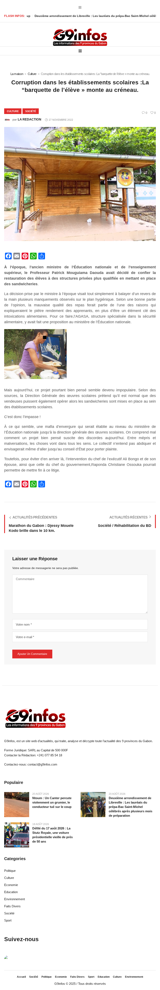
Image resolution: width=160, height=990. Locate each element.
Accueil (21, 976)
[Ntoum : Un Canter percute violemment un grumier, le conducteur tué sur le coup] (16, 804)
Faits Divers (12, 906)
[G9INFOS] (80, 37)
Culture (32, 74)
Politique (10, 870)
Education (11, 892)
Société (30, 111)
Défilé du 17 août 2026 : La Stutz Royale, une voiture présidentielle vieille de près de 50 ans (52, 834)
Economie (11, 885)
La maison (16, 74)
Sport (7, 920)
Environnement (14, 899)
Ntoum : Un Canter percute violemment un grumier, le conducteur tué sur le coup (51, 802)
